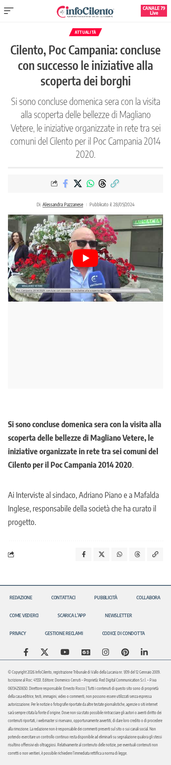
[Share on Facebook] (65, 183)
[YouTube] (65, 652)
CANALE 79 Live (154, 10)
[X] (45, 652)
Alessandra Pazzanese (63, 204)
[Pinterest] (125, 652)
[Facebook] (26, 652)
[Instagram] (105, 652)
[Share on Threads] (102, 183)
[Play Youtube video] (85, 258)
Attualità (85, 32)
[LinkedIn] (144, 652)
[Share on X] (78, 183)
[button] (10, 11)
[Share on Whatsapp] (90, 183)
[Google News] (86, 652)
